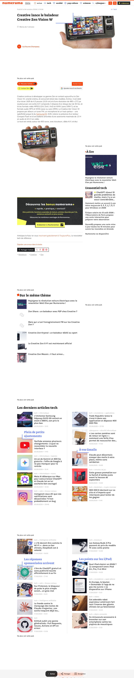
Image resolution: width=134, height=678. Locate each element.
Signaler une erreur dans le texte (29, 244)
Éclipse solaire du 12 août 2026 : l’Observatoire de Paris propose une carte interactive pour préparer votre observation (100, 216)
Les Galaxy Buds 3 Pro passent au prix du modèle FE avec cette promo (102, 545)
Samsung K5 (41, 114)
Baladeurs (22, 254)
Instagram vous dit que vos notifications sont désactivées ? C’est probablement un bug (47, 497)
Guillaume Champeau (30, 47)
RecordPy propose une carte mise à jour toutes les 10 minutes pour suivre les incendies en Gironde (100, 226)
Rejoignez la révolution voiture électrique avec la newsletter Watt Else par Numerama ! (52, 301)
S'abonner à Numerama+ (48, 225)
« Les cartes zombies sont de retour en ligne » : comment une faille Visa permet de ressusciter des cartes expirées (102, 437)
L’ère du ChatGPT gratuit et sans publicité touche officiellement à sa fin (47, 570)
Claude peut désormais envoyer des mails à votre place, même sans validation (101, 458)
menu (27, 3)
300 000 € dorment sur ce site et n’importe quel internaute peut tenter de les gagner (102, 493)
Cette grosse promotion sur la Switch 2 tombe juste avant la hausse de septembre (102, 476)
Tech (115, 9)
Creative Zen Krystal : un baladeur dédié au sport (52, 333)
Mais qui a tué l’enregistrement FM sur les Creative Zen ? (54, 323)
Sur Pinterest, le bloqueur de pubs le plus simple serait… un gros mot (47, 588)
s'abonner (125, 3)
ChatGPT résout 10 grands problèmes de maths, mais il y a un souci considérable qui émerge (104, 196)
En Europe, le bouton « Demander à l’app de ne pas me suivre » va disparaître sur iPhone (101, 585)
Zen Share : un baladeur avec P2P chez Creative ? (52, 311)
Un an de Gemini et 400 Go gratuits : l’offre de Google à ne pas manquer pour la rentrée (48, 462)
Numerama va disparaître (97, 234)
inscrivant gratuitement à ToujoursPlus (54, 235)
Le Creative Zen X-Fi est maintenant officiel (50, 343)
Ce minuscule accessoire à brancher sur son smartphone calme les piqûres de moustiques (102, 620)
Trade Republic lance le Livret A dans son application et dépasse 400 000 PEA (103, 419)
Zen (42, 254)
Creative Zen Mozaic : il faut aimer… (46, 354)
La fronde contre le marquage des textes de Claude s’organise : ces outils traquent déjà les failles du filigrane (46, 607)
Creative (33, 254)
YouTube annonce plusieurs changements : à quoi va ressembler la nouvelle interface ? (47, 445)
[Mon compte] (110, 3)
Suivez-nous (77, 84)
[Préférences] (115, 3)
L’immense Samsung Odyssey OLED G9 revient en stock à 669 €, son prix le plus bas (48, 419)
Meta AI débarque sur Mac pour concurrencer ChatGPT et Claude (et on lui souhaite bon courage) (48, 480)
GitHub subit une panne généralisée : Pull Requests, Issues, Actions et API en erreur (48, 624)
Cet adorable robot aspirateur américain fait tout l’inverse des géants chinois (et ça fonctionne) (102, 603)
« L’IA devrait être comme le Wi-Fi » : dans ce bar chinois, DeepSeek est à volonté (48, 546)
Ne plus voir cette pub (25, 78)
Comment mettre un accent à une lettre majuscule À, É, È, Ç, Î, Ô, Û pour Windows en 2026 (100, 205)
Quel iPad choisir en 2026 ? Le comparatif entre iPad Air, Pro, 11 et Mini (102, 566)
